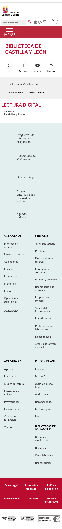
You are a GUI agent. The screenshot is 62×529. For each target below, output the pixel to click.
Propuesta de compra (42, 299)
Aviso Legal (11, 485)
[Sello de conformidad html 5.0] (27, 520)
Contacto (32, 498)
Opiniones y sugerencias (11, 300)
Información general (11, 245)
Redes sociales (43, 462)
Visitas (8, 427)
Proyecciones (11, 401)
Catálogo (11, 311)
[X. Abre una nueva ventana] (9, 65)
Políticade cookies (51, 487)
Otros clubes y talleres (12, 393)
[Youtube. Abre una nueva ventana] (37, 65)
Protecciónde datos (31, 487)
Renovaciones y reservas (44, 260)
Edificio (8, 268)
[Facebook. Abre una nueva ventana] (23, 65)
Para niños (10, 376)
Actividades (41, 394)
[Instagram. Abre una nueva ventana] (51, 65)
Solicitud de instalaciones (42, 310)
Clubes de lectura (14, 383)
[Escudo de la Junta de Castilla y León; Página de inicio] (10, 15)
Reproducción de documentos (44, 288)
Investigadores (43, 318)
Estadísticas (11, 276)
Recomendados (44, 401)
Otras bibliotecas (45, 455)
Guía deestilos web (51, 500)
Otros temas (55, 22)
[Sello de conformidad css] (9, 520)
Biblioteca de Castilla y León (24, 84)
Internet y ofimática (46, 279)
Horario (39, 369)
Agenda (8, 369)
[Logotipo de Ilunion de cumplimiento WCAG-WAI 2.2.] (49, 521)
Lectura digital (43, 409)
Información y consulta (43, 270)
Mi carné (40, 376)
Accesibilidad (12, 498)
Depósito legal (43, 336)
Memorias (10, 283)
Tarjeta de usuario (45, 243)
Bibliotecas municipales (42, 439)
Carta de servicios (14, 254)
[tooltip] (35, 21)
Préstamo (40, 250)
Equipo (8, 290)
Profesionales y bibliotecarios (43, 327)
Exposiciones (11, 409)
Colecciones (11, 261)
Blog (37, 416)
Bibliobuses (41, 447)
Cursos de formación (10, 418)
